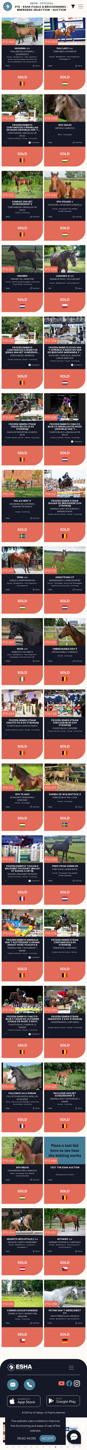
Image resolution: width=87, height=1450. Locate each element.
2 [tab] (13, 1447)
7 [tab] (43, 1447)
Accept (48, 1438)
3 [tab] (19, 1447)
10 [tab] (62, 1447)
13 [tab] (80, 1447)
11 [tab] (68, 1447)
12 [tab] (74, 1447)
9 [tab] (56, 1447)
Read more (26, 1438)
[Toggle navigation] (81, 6)
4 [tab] (25, 1447)
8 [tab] (50, 1447)
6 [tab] (37, 1447)
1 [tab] (7, 1447)
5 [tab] (31, 1447)
